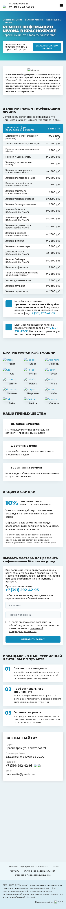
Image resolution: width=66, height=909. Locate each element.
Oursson (54, 403)
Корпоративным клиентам (34, 866)
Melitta (33, 403)
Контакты (14, 871)
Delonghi (54, 363)
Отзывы (55, 866)
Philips (32, 373)
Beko (12, 403)
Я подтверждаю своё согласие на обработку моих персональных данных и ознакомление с (34, 627)
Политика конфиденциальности (39, 871)
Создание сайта (44, 902)
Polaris (33, 383)
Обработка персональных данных (33, 875)
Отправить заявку (33, 639)
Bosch (54, 373)
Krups (12, 363)
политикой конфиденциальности (26, 630)
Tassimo (12, 383)
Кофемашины (53, 19)
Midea (54, 393)
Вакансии (12, 866)
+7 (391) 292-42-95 (21, 6)
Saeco (33, 363)
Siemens (12, 393)
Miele (54, 383)
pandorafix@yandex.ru (20, 774)
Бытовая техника (34, 19)
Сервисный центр (12, 19)
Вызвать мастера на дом (47, 47)
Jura (12, 373)
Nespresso (33, 393)
